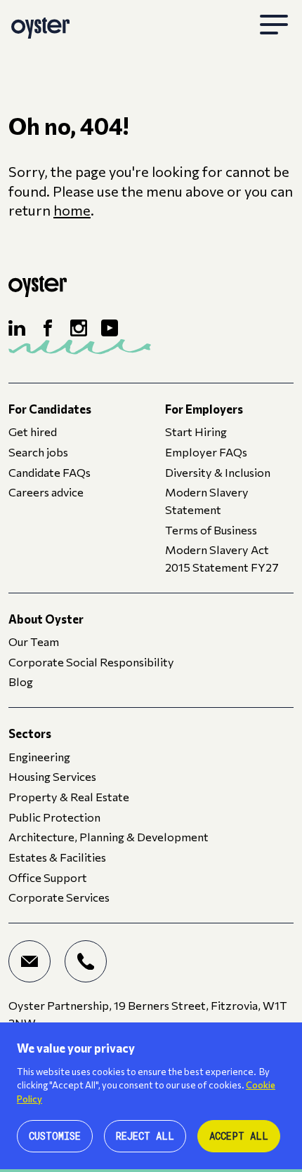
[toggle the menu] (274, 25)
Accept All (238, 1136)
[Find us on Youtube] (109, 328)
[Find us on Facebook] (47, 328)
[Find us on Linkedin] (16, 328)
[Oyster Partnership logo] (40, 25)
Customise (55, 1136)
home (72, 210)
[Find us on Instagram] (78, 328)
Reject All (145, 1136)
